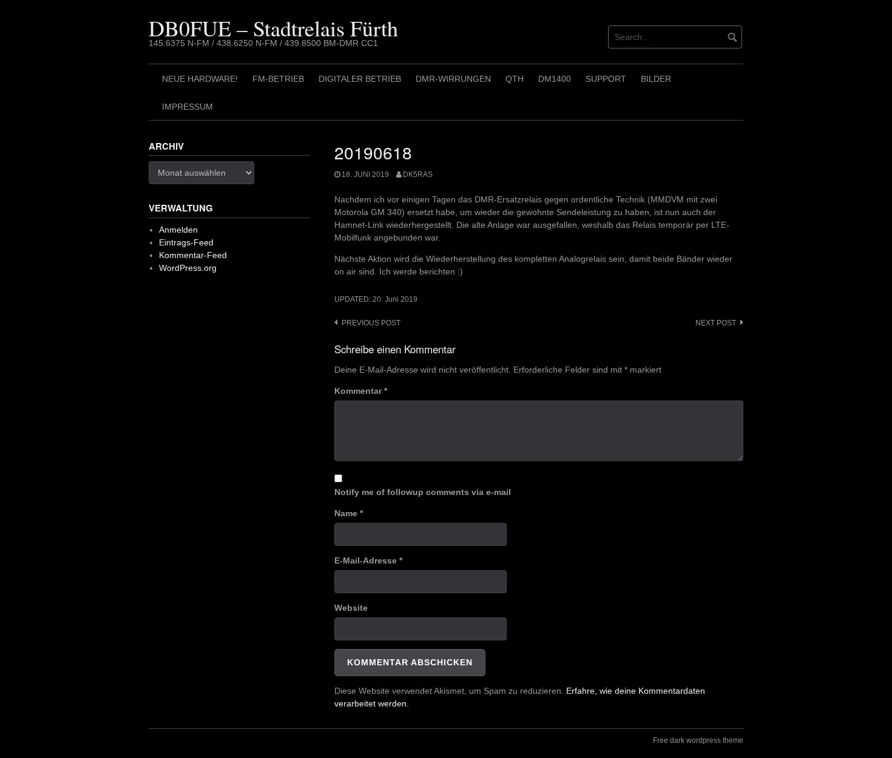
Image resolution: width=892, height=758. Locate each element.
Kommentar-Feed (193, 255)
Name (348, 513)
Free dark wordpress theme (698, 740)
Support (606, 79)
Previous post (371, 323)
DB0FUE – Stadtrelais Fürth (273, 27)
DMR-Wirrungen (453, 79)
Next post (715, 323)
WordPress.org (188, 268)
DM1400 (554, 79)
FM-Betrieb (278, 79)
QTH (514, 79)
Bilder (656, 79)
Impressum (187, 106)
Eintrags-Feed (186, 242)
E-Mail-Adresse (368, 560)
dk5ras (418, 174)
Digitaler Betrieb (360, 79)
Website (351, 608)
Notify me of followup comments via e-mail (422, 492)
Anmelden (178, 229)
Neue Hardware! (200, 79)
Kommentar (360, 391)
